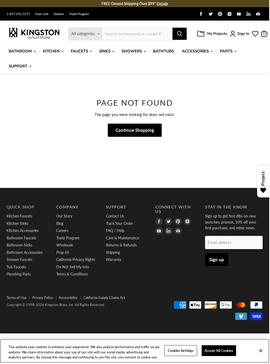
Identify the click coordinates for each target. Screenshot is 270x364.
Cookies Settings (180, 350)
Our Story (64, 216)
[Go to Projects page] (255, 34)
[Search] (179, 34)
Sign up (216, 259)
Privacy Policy (42, 297)
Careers (62, 230)
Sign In (243, 33)
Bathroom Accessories (25, 252)
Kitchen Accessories (23, 230)
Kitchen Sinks (17, 223)
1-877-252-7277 (18, 14)
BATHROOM (21, 51)
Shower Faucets (19, 259)
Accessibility (68, 297)
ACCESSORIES (196, 51)
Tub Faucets (16, 267)
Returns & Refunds (121, 245)
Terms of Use (17, 297)
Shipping (113, 252)
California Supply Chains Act (104, 297)
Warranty (113, 259)
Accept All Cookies (219, 350)
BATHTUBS (163, 51)
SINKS (105, 51)
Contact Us (115, 216)
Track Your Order (119, 223)
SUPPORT (18, 66)
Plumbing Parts (19, 274)
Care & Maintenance (122, 238)
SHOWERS (132, 51)
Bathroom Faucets (21, 238)
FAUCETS (80, 51)
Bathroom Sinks (19, 245)
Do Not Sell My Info (72, 267)
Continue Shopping (134, 130)
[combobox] (137, 34)
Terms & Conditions (72, 274)
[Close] (261, 350)
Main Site (41, 14)
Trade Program (79, 14)
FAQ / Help (115, 230)
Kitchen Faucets (19, 216)
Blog (59, 223)
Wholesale (64, 245)
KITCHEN (52, 51)
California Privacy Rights (75, 259)
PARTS (226, 51)
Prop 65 (62, 252)
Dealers (59, 14)
